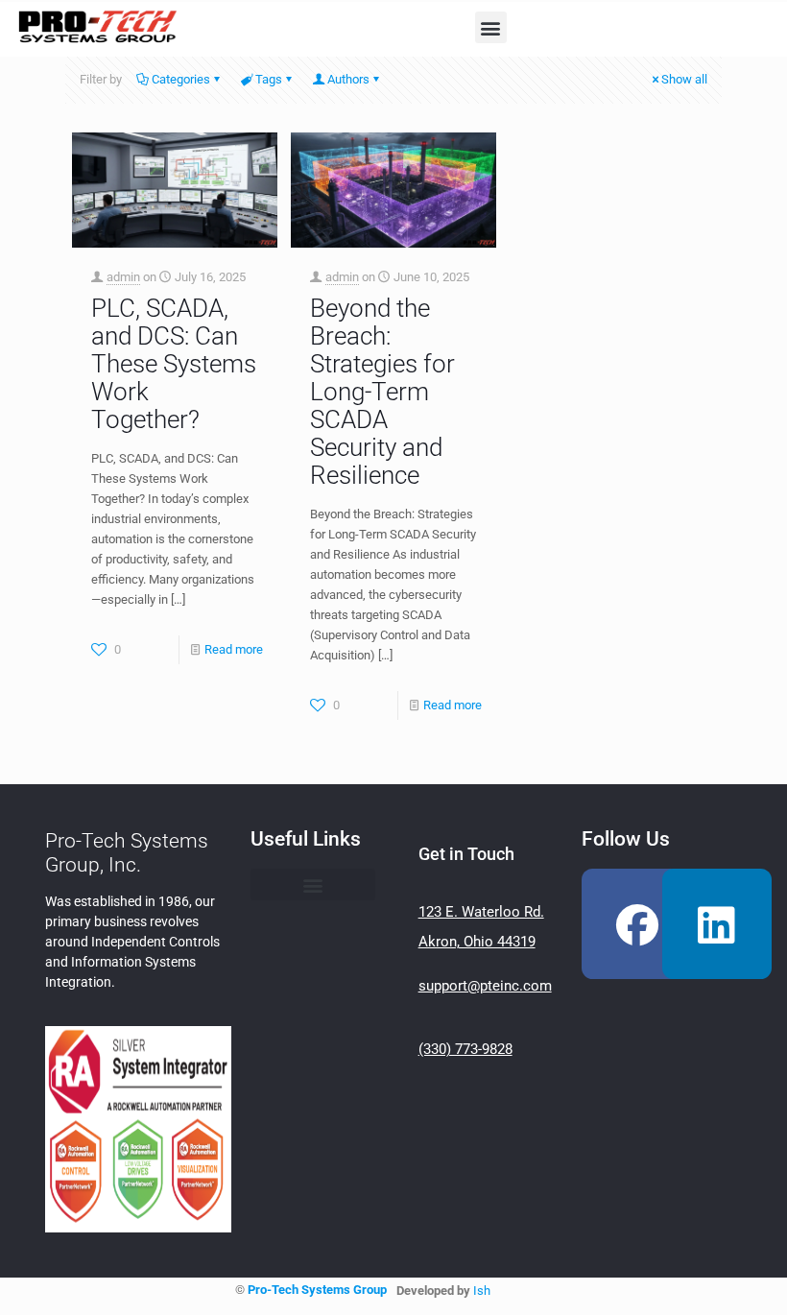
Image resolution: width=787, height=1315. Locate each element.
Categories (181, 79)
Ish (481, 1290)
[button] (491, 27)
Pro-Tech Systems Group (317, 1289)
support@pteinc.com (485, 985)
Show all (684, 79)
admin (123, 277)
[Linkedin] (717, 923)
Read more (233, 649)
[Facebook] (636, 923)
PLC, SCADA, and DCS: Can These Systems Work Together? (173, 364)
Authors (348, 79)
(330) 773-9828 (465, 1049)
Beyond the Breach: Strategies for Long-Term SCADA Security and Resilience (382, 392)
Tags (268, 79)
